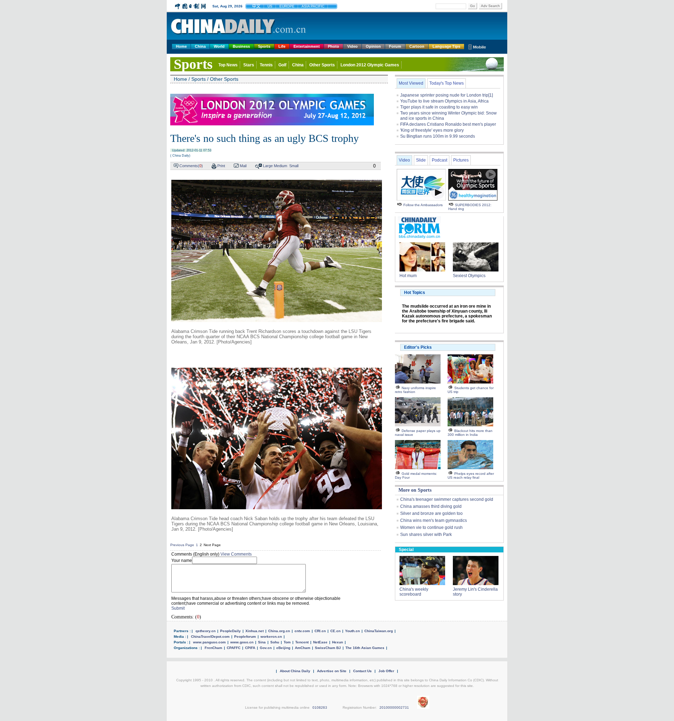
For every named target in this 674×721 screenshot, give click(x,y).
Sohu (274, 642)
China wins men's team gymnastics (433, 520)
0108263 (319, 707)
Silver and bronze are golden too (431, 513)
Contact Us (362, 671)
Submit (178, 608)
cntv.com (302, 631)
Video (352, 46)
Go (472, 6)
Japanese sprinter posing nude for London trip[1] (446, 95)
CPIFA (250, 648)
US (269, 6)
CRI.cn (320, 631)
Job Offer (386, 671)
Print (221, 166)
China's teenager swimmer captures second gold (446, 499)
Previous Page (182, 545)
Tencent (302, 642)
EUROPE (287, 6)
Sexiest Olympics (469, 275)
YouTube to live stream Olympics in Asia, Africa (444, 101)
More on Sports (414, 490)
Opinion (373, 46)
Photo (333, 46)
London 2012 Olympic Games (370, 65)
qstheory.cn (206, 631)
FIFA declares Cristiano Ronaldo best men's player (448, 124)
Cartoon (416, 46)
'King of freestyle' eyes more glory (432, 130)
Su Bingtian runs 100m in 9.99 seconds (437, 136)
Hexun (337, 642)
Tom (287, 642)
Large (268, 166)
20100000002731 (394, 707)
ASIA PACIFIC (313, 6)
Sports (264, 46)
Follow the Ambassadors (423, 205)
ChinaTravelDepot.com (210, 636)
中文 (256, 6)
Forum (395, 46)
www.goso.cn (241, 642)
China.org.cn (279, 631)
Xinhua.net (254, 631)
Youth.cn (352, 631)
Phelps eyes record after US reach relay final (471, 475)
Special (406, 549)
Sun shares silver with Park (426, 534)
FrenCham (213, 648)
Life (281, 46)
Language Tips (446, 46)
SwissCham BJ (328, 648)
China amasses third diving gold (431, 506)
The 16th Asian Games (364, 648)
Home (181, 46)
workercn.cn (271, 636)
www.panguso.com (209, 642)
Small (293, 166)
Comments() (191, 166)
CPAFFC (233, 648)
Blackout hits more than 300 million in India (470, 433)
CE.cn (335, 631)
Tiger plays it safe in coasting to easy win (439, 107)
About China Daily (295, 671)
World (219, 46)
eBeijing (283, 648)
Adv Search (490, 6)
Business (241, 46)
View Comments (236, 554)
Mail (243, 166)
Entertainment (306, 46)
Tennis (266, 65)
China (200, 46)
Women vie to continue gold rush (431, 527)
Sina (262, 642)
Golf (282, 65)
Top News (228, 65)
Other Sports (322, 65)
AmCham (302, 648)
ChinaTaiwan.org (378, 631)
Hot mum (408, 275)
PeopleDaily (230, 631)
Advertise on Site (331, 671)
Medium (280, 166)
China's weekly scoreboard (413, 592)
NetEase (320, 642)
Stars (248, 65)
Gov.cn (266, 648)
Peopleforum (245, 636)
